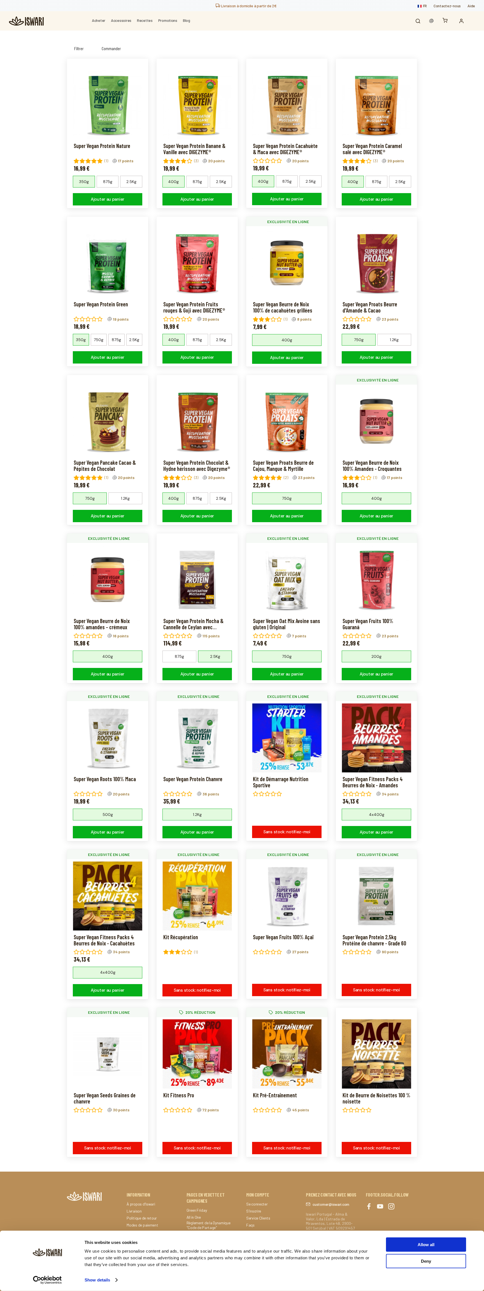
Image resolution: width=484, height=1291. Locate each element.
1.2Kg (394, 339)
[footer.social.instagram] (391, 1207)
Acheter (98, 20)
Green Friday (197, 1210)
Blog (186, 20)
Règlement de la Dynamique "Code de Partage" (209, 1225)
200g (376, 656)
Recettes (145, 20)
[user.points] (431, 21)
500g (108, 814)
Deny (426, 1260)
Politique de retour (142, 1218)
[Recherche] (418, 21)
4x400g (376, 814)
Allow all (426, 1244)
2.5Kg (131, 181)
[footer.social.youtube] (380, 1207)
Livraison (134, 1211)
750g (98, 339)
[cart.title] (446, 20)
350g (84, 181)
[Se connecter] (462, 21)
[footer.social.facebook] (369, 1207)
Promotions (167, 20)
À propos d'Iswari (141, 1204)
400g (173, 181)
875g (107, 181)
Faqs (250, 1225)
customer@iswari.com (331, 1204)
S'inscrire (253, 1211)
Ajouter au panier (107, 199)
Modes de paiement (142, 1225)
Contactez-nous (447, 5)
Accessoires (121, 20)
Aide (471, 5)
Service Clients (258, 1218)
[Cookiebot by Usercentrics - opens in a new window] (47, 1280)
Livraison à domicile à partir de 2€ (248, 5)
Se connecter (257, 1204)
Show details (97, 1280)
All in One (194, 1217)
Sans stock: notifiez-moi (286, 832)
